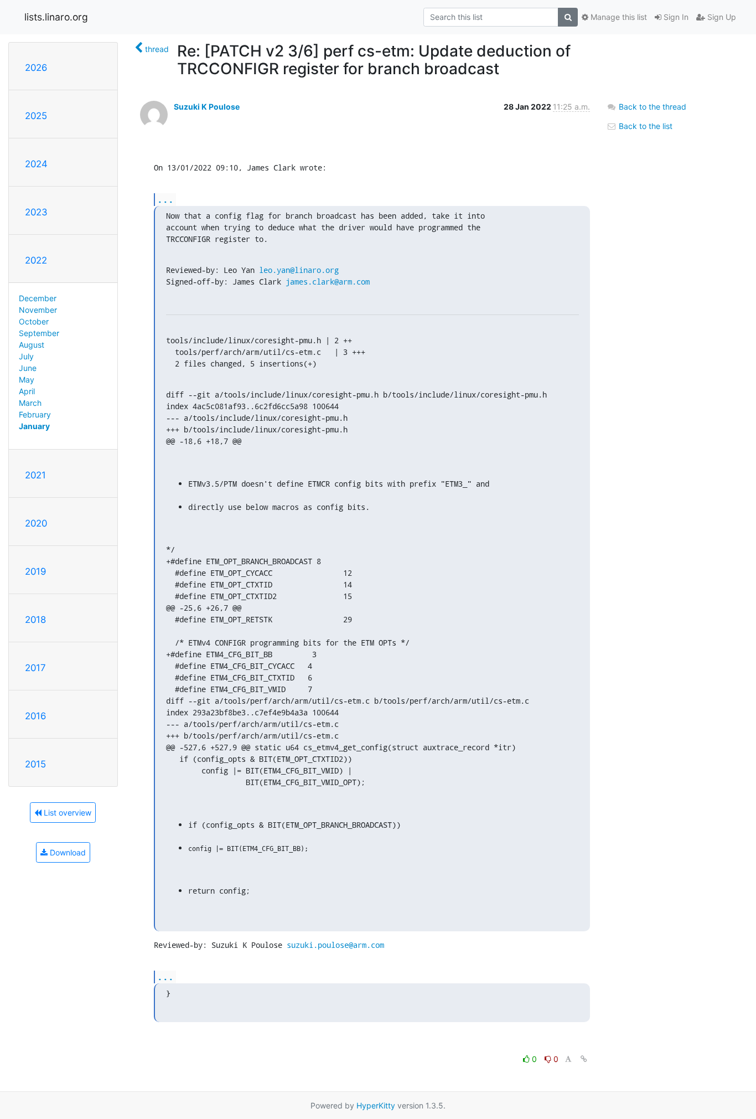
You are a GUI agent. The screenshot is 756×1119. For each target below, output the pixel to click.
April (27, 391)
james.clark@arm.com (328, 281)
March (30, 403)
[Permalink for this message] (584, 1059)
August (31, 344)
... (165, 199)
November (38, 309)
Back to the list (644, 126)
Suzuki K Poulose (207, 106)
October (34, 321)
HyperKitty (375, 1105)
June (28, 368)
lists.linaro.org (56, 17)
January (34, 426)
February (35, 414)
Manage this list (617, 17)
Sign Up (720, 17)
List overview (66, 812)
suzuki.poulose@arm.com (335, 945)
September (39, 333)
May (26, 379)
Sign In (674, 17)
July (26, 356)
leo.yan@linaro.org (299, 270)
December (37, 298)
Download (67, 852)
